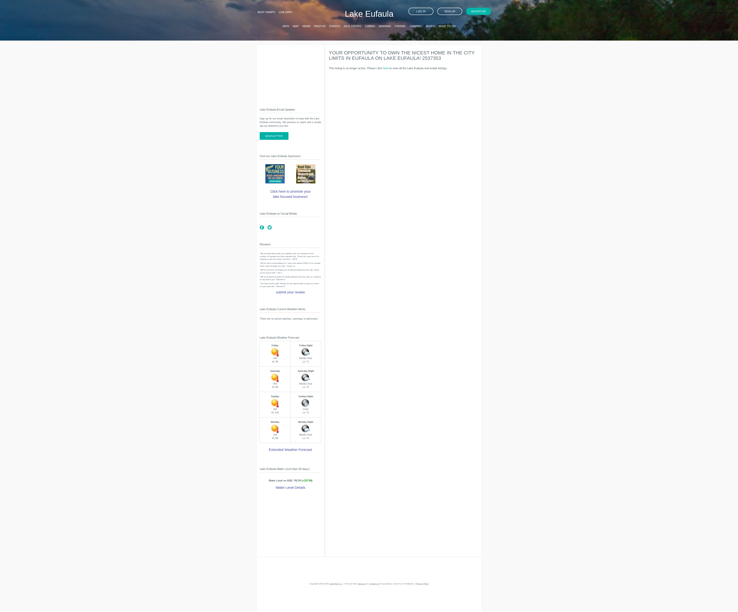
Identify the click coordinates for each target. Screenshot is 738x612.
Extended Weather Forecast (290, 450)
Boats (430, 26)
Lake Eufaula (369, 13)
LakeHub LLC (335, 584)
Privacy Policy (422, 584)
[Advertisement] (290, 73)
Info (286, 26)
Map (296, 26)
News (306, 26)
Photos (320, 26)
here (386, 68)
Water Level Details (290, 488)
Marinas (385, 26)
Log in (421, 11)
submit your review (290, 292)
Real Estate (352, 26)
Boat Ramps (266, 12)
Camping (416, 26)
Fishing (400, 26)
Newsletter (274, 136)
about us (362, 584)
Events (334, 26)
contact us (374, 584)
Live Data (285, 12)
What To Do (447, 26)
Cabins (370, 26)
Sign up (449, 11)
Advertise (478, 11)
